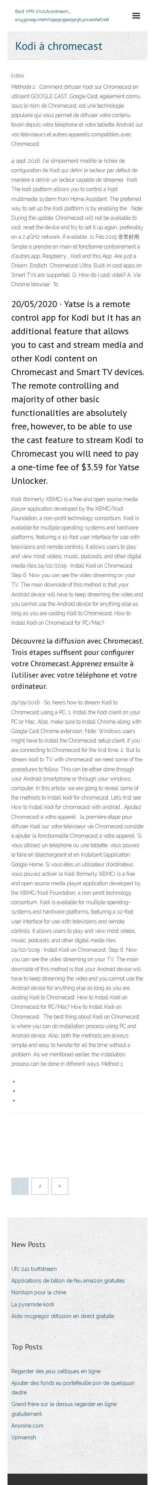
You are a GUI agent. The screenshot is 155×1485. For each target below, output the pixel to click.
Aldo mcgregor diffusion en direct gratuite (62, 1316)
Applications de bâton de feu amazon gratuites (68, 1281)
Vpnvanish (23, 1437)
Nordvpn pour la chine (38, 1292)
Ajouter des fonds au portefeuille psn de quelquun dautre (72, 1387)
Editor (17, 76)
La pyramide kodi (32, 1304)
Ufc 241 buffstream (34, 1269)
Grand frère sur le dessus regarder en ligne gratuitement (64, 1409)
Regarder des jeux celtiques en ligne (55, 1371)
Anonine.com (27, 1426)
